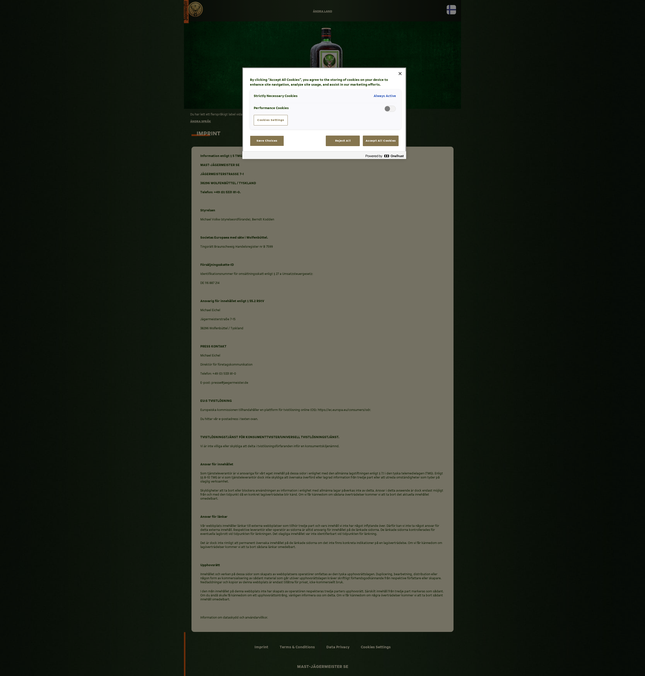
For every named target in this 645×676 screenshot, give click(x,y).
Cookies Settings (270, 120)
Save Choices (266, 140)
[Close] (400, 73)
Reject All (343, 140)
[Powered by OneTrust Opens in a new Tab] (384, 156)
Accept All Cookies (381, 140)
